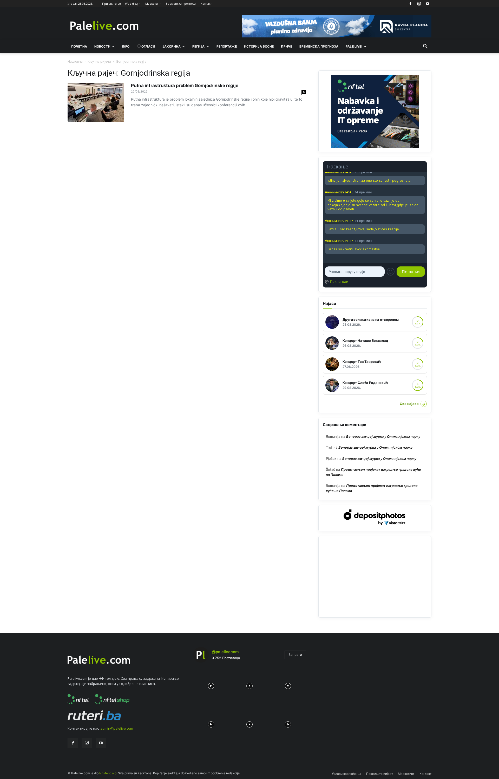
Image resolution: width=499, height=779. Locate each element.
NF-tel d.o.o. (108, 773)
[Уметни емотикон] (391, 271)
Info (125, 46)
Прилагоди (339, 281)
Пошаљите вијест (379, 774)
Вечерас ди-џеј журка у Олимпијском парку (383, 436)
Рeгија (198, 46)
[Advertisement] (375, 576)
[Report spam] (422, 191)
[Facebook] (410, 3)
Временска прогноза (181, 3)
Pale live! (354, 46)
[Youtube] (427, 3)
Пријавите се (111, 3)
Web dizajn (132, 3)
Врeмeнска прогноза (318, 46)
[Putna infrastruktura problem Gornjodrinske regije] (96, 102)
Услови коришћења (346, 774)
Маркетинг (153, 3)
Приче (286, 46)
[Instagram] (419, 3)
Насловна (75, 61)
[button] (425, 47)
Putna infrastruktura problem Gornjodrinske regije (184, 85)
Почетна (79, 46)
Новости (102, 46)
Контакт (206, 3)
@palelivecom (225, 651)
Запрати (295, 654)
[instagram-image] (211, 685)
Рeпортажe (226, 46)
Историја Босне (259, 46)
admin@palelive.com (116, 728)
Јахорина (171, 46)
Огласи (148, 46)
